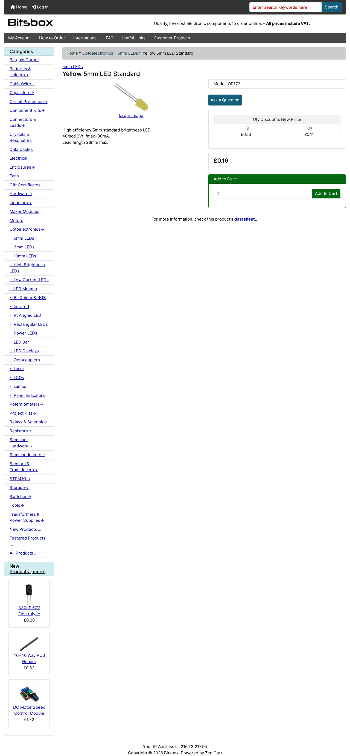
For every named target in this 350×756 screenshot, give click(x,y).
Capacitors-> (22, 92)
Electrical (18, 158)
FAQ (109, 37)
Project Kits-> (23, 413)
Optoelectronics (97, 53)
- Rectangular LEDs (29, 324)
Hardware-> (21, 193)
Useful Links (133, 37)
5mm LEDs (128, 53)
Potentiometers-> (26, 404)
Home (21, 7)
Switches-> (20, 496)
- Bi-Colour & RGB (28, 297)
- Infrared (19, 306)
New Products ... (25, 529)
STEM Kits (20, 478)
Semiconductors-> (27, 454)
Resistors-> (21, 430)
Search (332, 7)
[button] (340, 731)
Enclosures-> (22, 167)
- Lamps (18, 386)
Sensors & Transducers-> (24, 467)
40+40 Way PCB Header (29, 658)
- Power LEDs (23, 333)
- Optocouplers (25, 359)
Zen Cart (213, 752)
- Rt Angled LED (25, 315)
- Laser (17, 368)
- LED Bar (19, 342)
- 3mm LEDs (22, 247)
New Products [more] (28, 568)
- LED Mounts (23, 288)
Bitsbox (171, 752)
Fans (14, 175)
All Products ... (23, 553)
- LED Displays (24, 350)
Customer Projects (172, 37)
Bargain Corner (24, 59)
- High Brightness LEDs (27, 268)
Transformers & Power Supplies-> (27, 517)
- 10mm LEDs (23, 256)
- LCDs (17, 377)
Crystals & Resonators (21, 137)
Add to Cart (326, 193)
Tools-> (17, 505)
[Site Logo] (61, 24)
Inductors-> (21, 202)
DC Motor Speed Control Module (29, 710)
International (85, 37)
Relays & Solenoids (28, 421)
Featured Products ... (27, 541)
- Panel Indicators (27, 395)
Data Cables (21, 149)
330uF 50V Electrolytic (29, 611)
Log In (42, 7)
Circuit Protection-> (29, 101)
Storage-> (19, 487)
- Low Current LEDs (29, 279)
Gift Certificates (25, 184)
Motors (16, 220)
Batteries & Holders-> (20, 72)
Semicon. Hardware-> (21, 443)
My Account (19, 37)
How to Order (52, 37)
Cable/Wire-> (22, 83)
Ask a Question (225, 99)
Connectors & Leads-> (23, 122)
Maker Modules (24, 211)
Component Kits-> (27, 110)
